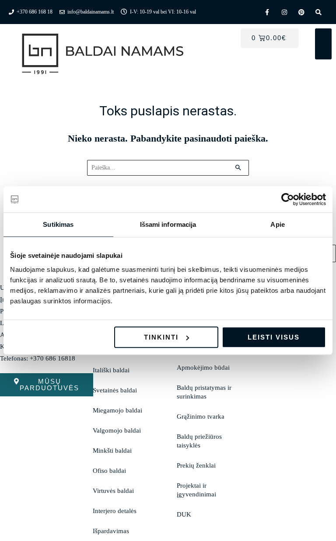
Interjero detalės (114, 510)
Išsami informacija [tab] (168, 224)
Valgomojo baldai (117, 430)
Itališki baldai (111, 370)
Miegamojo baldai (117, 410)
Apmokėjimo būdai (203, 367)
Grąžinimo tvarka (200, 416)
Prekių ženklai (196, 465)
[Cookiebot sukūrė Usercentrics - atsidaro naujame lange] (287, 199)
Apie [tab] (277, 224)
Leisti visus (274, 337)
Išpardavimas (111, 530)
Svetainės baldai (115, 390)
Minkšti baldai (112, 450)
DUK (184, 514)
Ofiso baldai (109, 470)
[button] (323, 43)
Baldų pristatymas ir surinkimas (204, 392)
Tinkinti (161, 337)
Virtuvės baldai (113, 490)
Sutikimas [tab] (58, 224)
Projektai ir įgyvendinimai (196, 490)
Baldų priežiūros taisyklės (199, 441)
